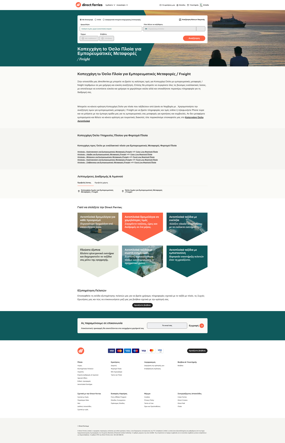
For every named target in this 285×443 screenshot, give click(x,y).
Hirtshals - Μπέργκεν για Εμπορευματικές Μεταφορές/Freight (103, 157)
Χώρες (79, 365)
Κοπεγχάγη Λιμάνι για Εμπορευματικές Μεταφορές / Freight (97, 191)
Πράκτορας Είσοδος (118, 403)
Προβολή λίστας (84, 183)
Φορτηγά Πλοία (116, 369)
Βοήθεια (180, 365)
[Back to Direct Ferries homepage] (89, 5)
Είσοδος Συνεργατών (118, 400)
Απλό (99, 20)
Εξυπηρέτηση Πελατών (85, 369)
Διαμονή (114, 365)
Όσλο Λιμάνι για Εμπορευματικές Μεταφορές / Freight (143, 191)
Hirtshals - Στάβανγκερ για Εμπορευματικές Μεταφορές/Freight (103, 163)
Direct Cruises (182, 400)
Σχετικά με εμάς (82, 409)
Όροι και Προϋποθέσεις (152, 406)
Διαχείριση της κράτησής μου (154, 365)
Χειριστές (80, 372)
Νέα (78, 403)
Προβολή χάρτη (101, 183)
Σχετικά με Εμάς (83, 397)
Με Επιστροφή (87, 20)
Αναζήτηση (194, 38)
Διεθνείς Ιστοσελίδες (84, 406)
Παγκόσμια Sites (83, 400)
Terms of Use (148, 403)
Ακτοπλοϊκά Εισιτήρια (84, 384)
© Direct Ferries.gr (83, 426)
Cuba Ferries (182, 397)
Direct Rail (181, 403)
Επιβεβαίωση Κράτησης (152, 369)
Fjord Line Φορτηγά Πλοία (143, 157)
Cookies (147, 397)
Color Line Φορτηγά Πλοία (147, 152)
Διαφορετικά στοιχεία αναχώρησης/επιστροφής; (123, 20)
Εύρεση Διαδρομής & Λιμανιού (87, 375)
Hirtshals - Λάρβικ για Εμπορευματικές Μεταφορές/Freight (101, 154)
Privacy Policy (149, 400)
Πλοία (180, 406)
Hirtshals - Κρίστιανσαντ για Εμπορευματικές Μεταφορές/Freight (104, 152)
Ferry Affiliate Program (118, 397)
